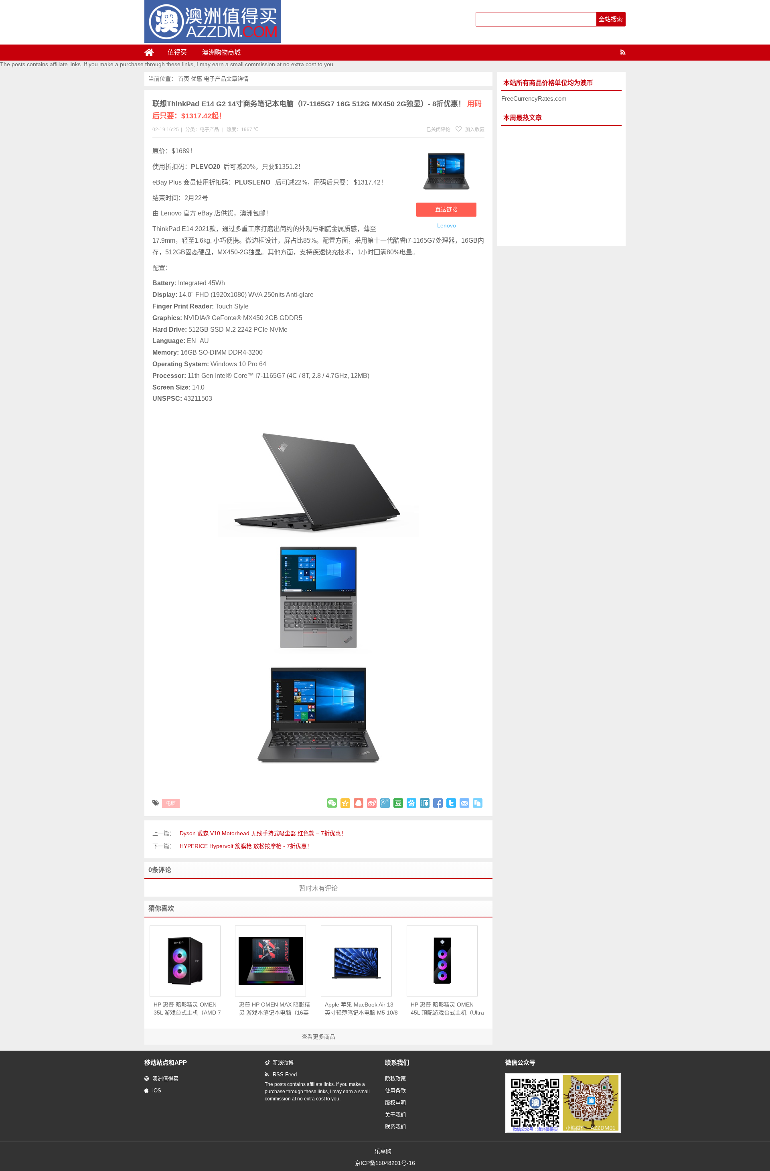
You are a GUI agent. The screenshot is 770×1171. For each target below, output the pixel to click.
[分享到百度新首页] (411, 803)
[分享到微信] (332, 803)
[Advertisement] (561, 186)
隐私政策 (395, 1079)
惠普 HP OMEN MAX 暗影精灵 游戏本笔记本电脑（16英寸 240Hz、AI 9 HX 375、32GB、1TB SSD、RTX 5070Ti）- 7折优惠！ (274, 1009)
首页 (183, 78)
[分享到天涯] (425, 803)
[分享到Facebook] (438, 803)
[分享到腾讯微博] (385, 803)
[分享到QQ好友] (358, 803)
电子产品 (215, 78)
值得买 (177, 52)
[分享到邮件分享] (464, 803)
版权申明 (395, 1103)
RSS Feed (285, 1075)
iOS (156, 1091)
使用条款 (395, 1091)
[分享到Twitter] (451, 803)
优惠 (196, 78)
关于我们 (395, 1115)
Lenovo (446, 225)
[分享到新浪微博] (372, 803)
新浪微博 (283, 1062)
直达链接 (446, 209)
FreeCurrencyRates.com (534, 98)
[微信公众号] (563, 1131)
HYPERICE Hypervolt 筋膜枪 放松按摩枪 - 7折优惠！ (246, 846)
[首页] (152, 53)
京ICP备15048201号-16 (385, 1163)
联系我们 (395, 1127)
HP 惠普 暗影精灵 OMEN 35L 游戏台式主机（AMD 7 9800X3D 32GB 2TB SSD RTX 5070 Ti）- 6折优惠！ (187, 1009)
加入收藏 (474, 129)
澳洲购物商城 (221, 52)
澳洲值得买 (165, 1079)
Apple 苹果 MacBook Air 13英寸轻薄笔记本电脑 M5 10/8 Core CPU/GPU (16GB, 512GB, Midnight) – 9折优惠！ (361, 1009)
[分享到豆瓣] (398, 803)
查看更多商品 (318, 1036)
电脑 (171, 803)
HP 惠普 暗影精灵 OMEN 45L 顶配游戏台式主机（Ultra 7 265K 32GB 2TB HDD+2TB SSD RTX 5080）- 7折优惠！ (447, 1009)
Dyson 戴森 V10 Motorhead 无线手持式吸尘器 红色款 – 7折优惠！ (263, 833)
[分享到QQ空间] (345, 803)
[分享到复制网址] (477, 803)
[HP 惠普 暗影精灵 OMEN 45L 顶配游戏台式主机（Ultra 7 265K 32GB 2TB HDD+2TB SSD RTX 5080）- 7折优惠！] (442, 961)
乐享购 (383, 1151)
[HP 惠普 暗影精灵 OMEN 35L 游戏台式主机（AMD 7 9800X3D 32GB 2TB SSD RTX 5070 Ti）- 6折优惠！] (185, 961)
